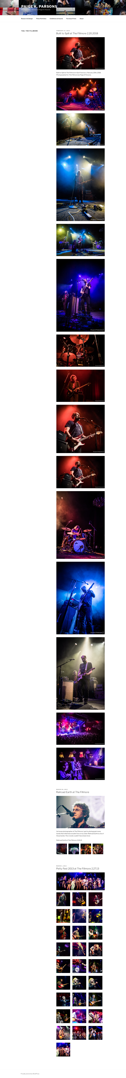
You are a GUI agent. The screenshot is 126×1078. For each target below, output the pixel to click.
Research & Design (27, 18)
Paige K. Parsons (39, 6)
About (81, 18)
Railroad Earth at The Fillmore (72, 792)
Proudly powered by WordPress (30, 1073)
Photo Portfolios (41, 18)
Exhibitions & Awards (56, 18)
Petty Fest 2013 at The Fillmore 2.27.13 (77, 868)
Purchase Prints (71, 18)
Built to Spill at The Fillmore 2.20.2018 (77, 33)
